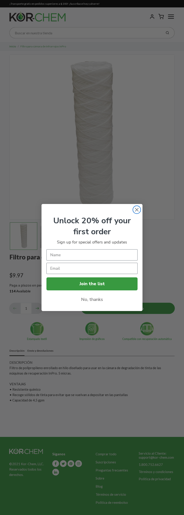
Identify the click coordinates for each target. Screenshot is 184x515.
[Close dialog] (137, 210)
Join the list (92, 284)
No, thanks (92, 299)
